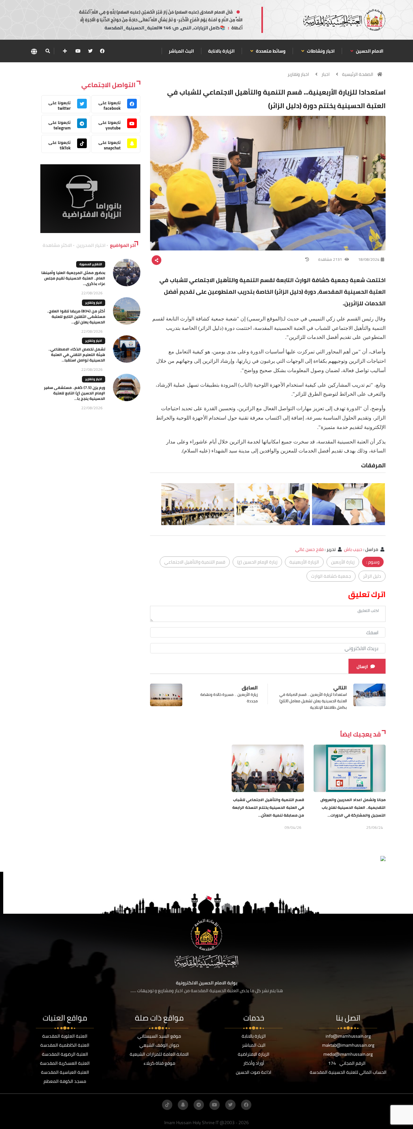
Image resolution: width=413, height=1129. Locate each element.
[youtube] (78, 51)
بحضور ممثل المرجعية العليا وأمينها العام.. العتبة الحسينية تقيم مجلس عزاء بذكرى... (73, 278)
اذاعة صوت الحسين (253, 1072)
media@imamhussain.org (348, 1054)
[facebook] (102, 51)
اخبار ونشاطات (320, 51)
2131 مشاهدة (330, 259)
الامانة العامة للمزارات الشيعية (159, 1054)
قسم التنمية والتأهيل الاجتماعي (194, 562)
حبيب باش (353, 549)
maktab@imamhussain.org (348, 1045)
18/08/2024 (368, 259)
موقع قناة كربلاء (159, 1063)
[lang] (33, 51)
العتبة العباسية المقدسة (65, 1072)
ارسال (362, 666)
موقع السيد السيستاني (159, 1036)
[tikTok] (167, 1105)
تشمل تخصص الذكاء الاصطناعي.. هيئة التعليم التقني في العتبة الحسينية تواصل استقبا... (76, 354)
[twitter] (90, 51)
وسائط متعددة (270, 51)
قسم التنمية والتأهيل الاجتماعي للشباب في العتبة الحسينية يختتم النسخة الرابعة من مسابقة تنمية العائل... (268, 807)
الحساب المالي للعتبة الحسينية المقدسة (348, 1072)
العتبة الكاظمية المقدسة (64, 1045)
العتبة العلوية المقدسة (64, 1036)
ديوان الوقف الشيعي (159, 1045)
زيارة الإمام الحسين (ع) (257, 562)
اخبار (325, 74)
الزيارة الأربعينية (304, 562)
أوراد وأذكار (253, 1063)
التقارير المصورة (90, 264)
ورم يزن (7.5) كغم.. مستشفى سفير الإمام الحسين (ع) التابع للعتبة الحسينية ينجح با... (74, 393)
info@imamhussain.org (348, 1036)
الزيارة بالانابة (221, 51)
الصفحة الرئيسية (357, 74)
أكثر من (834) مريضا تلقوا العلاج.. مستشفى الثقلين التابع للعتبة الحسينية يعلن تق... (76, 316)
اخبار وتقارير (298, 74)
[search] (47, 51)
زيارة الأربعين (343, 562)
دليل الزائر (372, 576)
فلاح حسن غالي (309, 549)
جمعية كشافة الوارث (331, 576)
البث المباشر (181, 51)
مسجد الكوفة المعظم (65, 1081)
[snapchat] (183, 1105)
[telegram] (199, 1105)
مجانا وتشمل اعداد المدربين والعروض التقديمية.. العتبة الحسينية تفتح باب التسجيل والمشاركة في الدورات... (353, 807)
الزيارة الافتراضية (253, 1054)
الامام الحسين (369, 51)
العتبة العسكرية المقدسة (65, 1063)
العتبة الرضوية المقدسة (65, 1054)
